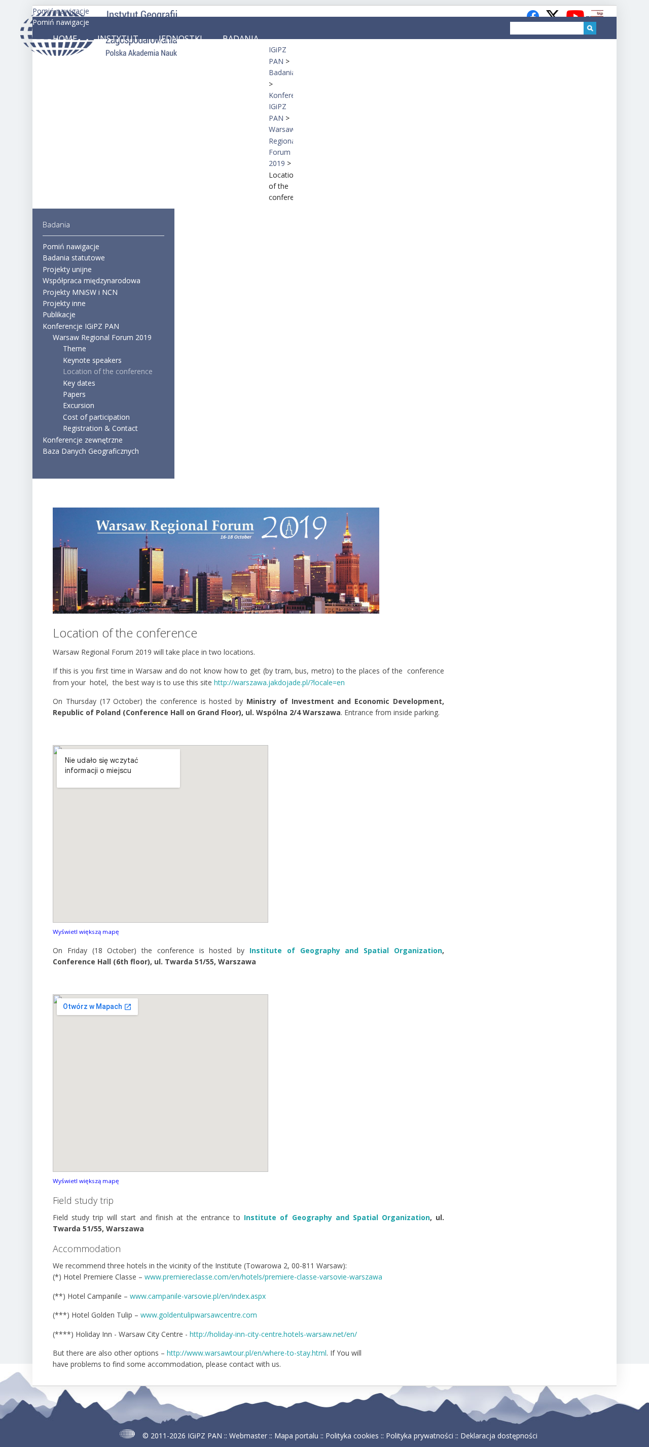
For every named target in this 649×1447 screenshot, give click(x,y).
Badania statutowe (74, 257)
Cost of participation (96, 417)
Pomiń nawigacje (60, 22)
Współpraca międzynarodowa (91, 280)
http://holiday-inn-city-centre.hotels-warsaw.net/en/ (273, 1334)
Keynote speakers (92, 360)
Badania (241, 38)
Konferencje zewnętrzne (83, 440)
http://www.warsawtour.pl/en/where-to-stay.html (247, 1353)
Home (65, 38)
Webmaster (248, 1435)
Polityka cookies (352, 1435)
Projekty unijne (67, 269)
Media (55, 60)
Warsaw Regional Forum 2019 (102, 337)
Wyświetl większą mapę (86, 931)
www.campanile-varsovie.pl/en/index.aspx (198, 1296)
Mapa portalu (296, 1435)
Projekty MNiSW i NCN (80, 292)
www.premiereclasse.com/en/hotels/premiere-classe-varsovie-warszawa (263, 1277)
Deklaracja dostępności (498, 1435)
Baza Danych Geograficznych (91, 451)
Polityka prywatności (419, 1435)
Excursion (78, 405)
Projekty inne (64, 303)
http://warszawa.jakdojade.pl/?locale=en (279, 682)
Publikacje (59, 314)
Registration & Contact (100, 428)
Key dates (79, 383)
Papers (74, 394)
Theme (74, 348)
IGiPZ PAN (205, 1435)
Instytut (117, 38)
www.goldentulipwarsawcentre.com (198, 1315)
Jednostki (180, 38)
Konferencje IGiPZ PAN (81, 326)
